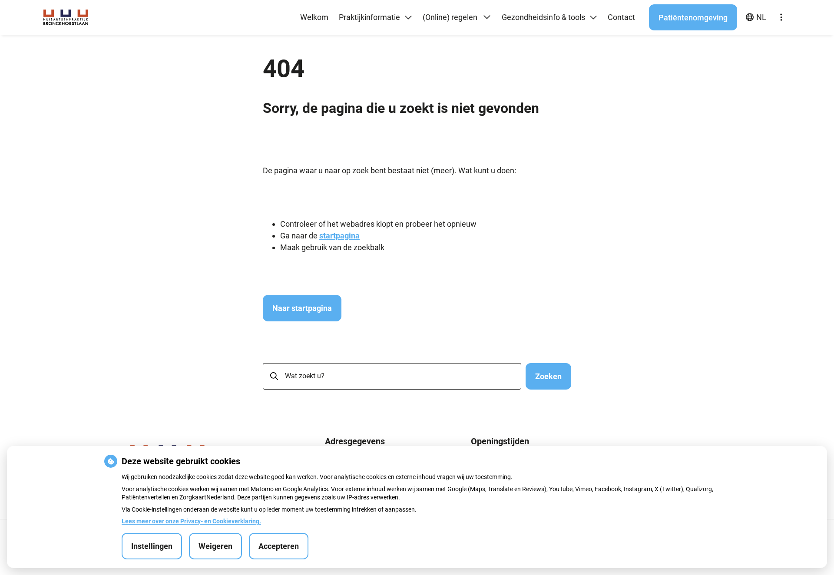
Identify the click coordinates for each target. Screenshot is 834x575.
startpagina (339, 235)
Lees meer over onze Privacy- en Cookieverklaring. (191, 521)
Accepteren (278, 546)
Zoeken (548, 376)
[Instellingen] (781, 17)
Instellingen (151, 546)
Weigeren (215, 546)
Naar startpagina (302, 308)
